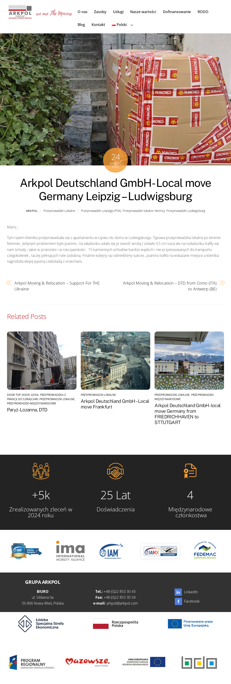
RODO (203, 11)
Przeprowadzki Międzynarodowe (31, 403)
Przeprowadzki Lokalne (59, 211)
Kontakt (98, 24)
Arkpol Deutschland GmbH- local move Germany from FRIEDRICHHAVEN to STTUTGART (187, 414)
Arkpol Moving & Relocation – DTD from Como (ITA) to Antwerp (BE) (170, 286)
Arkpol (32, 211)
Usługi (118, 11)
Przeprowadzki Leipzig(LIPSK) (101, 211)
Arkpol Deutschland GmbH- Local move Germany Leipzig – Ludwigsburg (115, 189)
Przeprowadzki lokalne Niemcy (144, 211)
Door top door (18, 395)
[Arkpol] (20, 16)
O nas (83, 11)
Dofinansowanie (177, 11)
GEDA (35, 395)
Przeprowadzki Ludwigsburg (185, 211)
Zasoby (100, 11)
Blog (81, 24)
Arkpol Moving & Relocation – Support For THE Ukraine (57, 286)
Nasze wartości (143, 11)
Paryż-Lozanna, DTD (27, 410)
